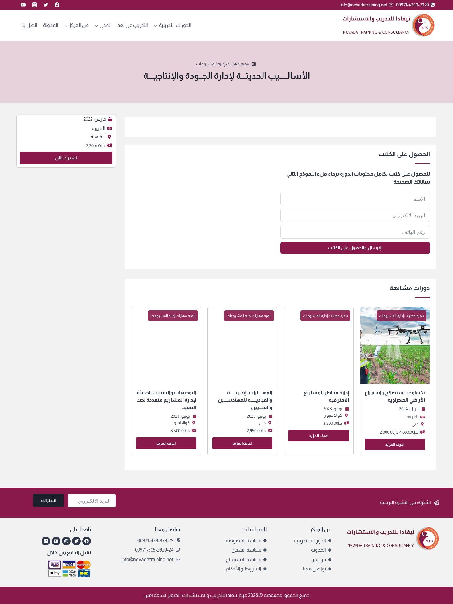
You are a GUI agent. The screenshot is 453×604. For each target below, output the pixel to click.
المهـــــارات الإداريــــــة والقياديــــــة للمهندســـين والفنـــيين (245, 400)
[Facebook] (57, 5)
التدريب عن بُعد (132, 25)
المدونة (50, 25)
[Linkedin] (46, 541)
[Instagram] (34, 5)
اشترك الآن (66, 157)
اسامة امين (154, 595)
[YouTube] (23, 5)
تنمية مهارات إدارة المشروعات (222, 63)
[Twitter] (46, 5)
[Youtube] (56, 541)
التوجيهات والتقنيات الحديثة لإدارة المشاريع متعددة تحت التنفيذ (166, 400)
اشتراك (48, 500)
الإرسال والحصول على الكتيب (355, 247)
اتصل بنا (29, 25)
